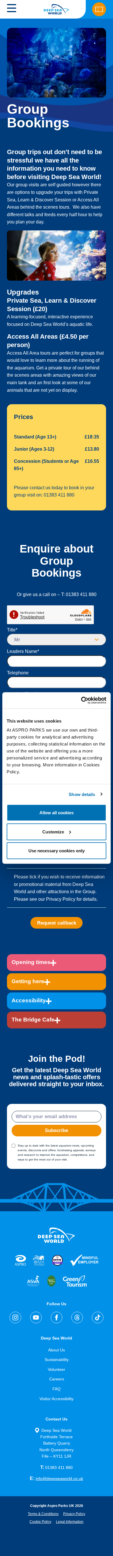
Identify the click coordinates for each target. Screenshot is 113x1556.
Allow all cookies (56, 812)
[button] (11, 9)
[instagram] (15, 1317)
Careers (56, 1379)
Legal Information (69, 1522)
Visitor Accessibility (56, 1398)
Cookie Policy (40, 1522)
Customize (53, 831)
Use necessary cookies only (56, 850)
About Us (56, 1350)
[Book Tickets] (99, 9)
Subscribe (56, 1130)
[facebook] (56, 1317)
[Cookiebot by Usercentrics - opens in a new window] (81, 700)
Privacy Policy (74, 1514)
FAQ (56, 1389)
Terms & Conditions (43, 1514)
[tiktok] (97, 1317)
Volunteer (56, 1369)
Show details (82, 794)
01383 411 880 (56, 1467)
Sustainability (57, 1359)
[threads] (77, 1317)
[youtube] (36, 1317)
